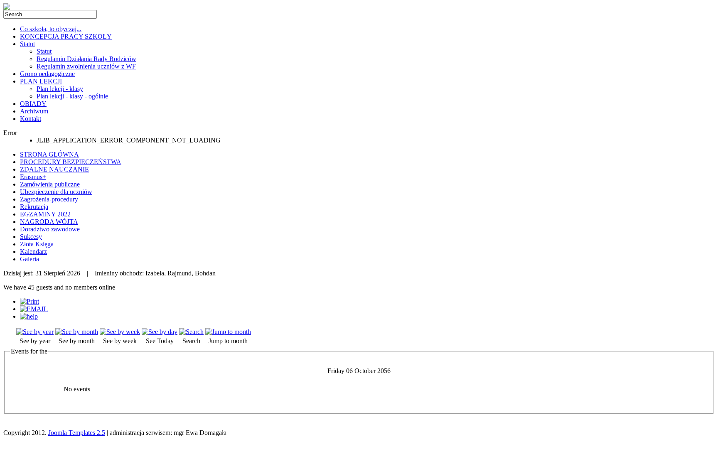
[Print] (29, 301)
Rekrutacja (34, 206)
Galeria (29, 259)
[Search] (191, 331)
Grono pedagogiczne (47, 73)
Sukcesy (31, 236)
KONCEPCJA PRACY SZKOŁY (66, 36)
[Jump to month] (228, 331)
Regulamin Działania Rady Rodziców (86, 58)
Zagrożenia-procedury (49, 199)
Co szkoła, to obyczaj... (50, 28)
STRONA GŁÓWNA (49, 154)
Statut (27, 43)
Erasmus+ (33, 176)
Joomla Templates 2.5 (76, 432)
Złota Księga (37, 244)
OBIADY (33, 103)
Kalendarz (33, 251)
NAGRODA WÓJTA (49, 221)
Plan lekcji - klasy (60, 88)
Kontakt (30, 118)
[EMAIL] (34, 308)
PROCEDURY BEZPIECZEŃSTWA (70, 161)
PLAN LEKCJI (41, 81)
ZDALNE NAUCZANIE (54, 169)
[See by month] (76, 331)
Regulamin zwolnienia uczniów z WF (86, 66)
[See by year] (35, 331)
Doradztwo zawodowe (50, 229)
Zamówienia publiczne (50, 184)
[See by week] (120, 331)
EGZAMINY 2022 (45, 214)
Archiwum (34, 111)
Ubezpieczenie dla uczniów (56, 191)
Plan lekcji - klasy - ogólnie (72, 96)
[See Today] (159, 331)
